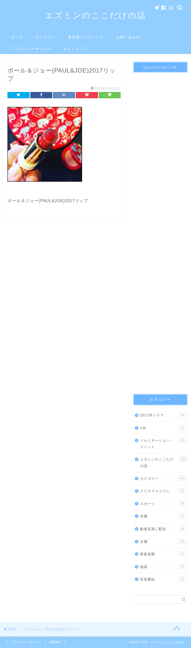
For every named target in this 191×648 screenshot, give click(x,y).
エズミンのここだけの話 (95, 15)
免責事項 (55, 642)
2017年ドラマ (162, 415)
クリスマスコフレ (162, 491)
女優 (162, 542)
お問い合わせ (128, 37)
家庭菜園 (162, 554)
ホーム (17, 37)
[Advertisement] (160, 229)
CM (162, 428)
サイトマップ (75, 48)
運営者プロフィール (86, 37)
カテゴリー (45, 37)
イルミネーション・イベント (162, 444)
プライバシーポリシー (31, 48)
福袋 (162, 567)
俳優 (162, 516)
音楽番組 (162, 579)
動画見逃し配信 (162, 529)
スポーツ (162, 504)
